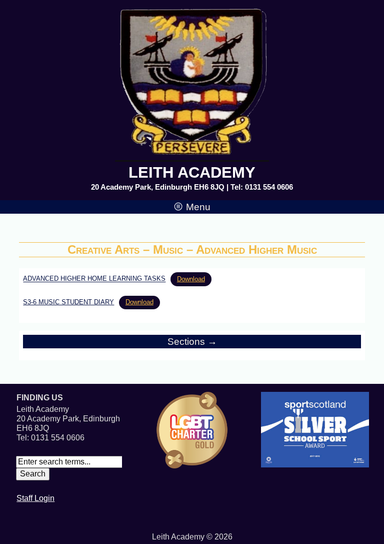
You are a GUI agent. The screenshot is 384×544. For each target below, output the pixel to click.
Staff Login (35, 498)
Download (191, 279)
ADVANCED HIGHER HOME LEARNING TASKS (94, 279)
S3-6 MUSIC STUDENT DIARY (68, 302)
